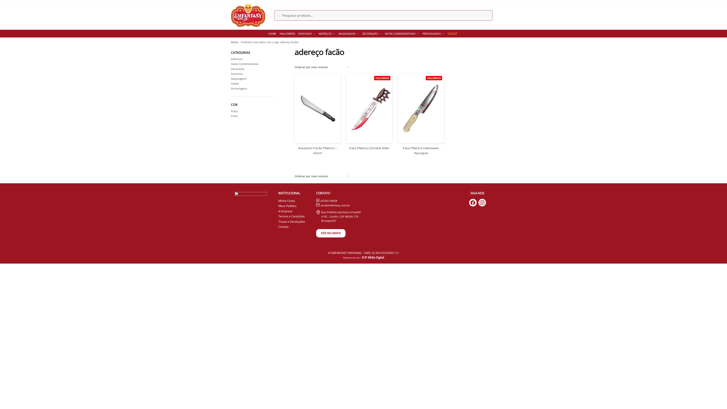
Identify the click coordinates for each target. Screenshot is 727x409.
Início (234, 42)
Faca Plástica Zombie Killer (369, 148)
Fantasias (237, 74)
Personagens (239, 88)
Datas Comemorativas (245, 64)
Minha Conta (286, 201)
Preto (234, 116)
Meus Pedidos (287, 206)
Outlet (235, 83)
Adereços (237, 59)
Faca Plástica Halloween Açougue (421, 150)
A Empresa (285, 211)
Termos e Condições (291, 216)
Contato (283, 227)
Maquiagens (239, 78)
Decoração (237, 69)
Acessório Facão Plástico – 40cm (317, 150)
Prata (234, 111)
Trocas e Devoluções (291, 221)
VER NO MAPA (331, 233)
